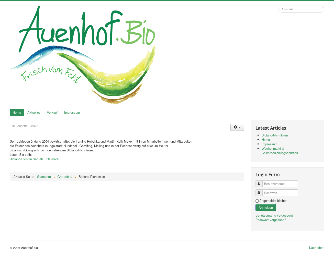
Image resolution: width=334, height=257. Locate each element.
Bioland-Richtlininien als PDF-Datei (34, 159)
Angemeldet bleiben (273, 200)
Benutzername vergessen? (274, 215)
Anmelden (266, 207)
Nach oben (316, 247)
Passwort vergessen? (271, 219)
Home (17, 112)
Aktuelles (34, 112)
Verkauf (52, 112)
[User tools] (237, 127)
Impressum (72, 112)
